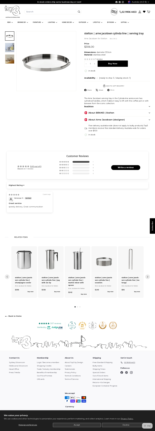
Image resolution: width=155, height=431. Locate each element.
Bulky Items (97, 366)
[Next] (147, 276)
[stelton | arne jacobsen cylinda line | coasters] (104, 259)
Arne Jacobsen (91, 38)
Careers (68, 366)
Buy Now (112, 63)
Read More (89, 106)
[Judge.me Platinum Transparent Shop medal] (72, 325)
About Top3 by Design (74, 362)
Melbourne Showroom (18, 366)
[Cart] (148, 11)
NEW (9, 22)
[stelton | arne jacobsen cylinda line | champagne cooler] (24, 259)
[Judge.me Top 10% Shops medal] (103, 325)
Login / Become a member (48, 362)
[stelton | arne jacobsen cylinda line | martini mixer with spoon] (77, 259)
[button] (89, 59)
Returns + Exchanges (101, 382)
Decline (126, 425)
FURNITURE (37, 22)
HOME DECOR (67, 22)
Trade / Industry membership (48, 369)
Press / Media (14, 372)
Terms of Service (72, 379)
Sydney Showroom (17, 362)
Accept (77, 425)
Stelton (104, 38)
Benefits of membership (47, 372)
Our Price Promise (44, 376)
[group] (24, 272)
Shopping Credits (44, 366)
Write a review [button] (126, 167)
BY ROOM (110, 22)
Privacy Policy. (127, 419)
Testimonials (70, 369)
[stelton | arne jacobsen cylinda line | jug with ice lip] (51, 259)
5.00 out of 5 (35, 166)
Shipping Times (99, 369)
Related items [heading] (21, 237)
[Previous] (7, 276)
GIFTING (124, 22)
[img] (14, 195)
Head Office (14, 369)
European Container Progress (105, 386)
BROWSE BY (22, 22)
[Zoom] (46, 61)
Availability (107, 78)
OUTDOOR (82, 22)
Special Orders (99, 372)
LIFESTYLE (97, 22)
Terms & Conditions (73, 376)
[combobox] (53, 11)
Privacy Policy (70, 372)
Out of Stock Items (100, 376)
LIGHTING (51, 22)
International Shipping (102, 379)
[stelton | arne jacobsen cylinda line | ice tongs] (131, 259)
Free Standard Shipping (102, 362)
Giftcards (40, 379)
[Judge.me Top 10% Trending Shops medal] (113, 325)
